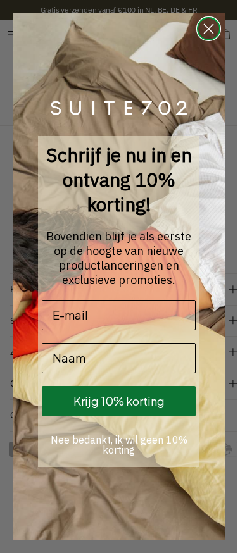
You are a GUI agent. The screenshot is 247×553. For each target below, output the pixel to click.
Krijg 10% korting (119, 401)
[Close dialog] (209, 29)
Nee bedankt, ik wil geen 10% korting (119, 444)
